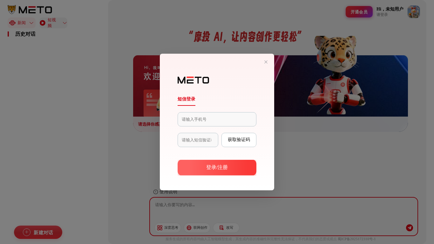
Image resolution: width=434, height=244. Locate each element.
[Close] (265, 62)
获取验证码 (239, 139)
